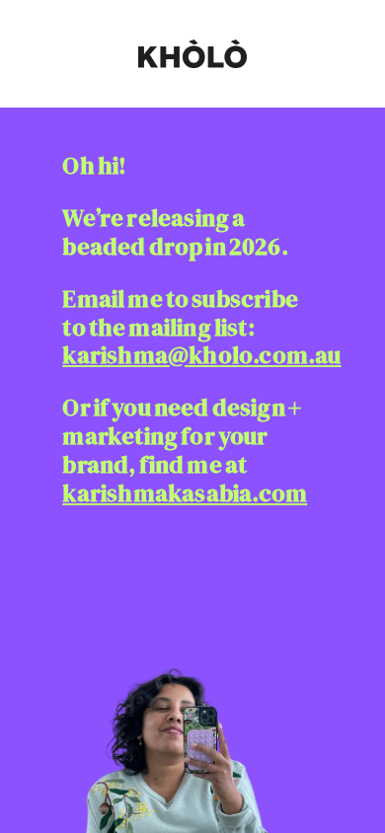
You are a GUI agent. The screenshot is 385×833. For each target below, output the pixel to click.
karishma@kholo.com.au (201, 355)
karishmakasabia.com (184, 493)
